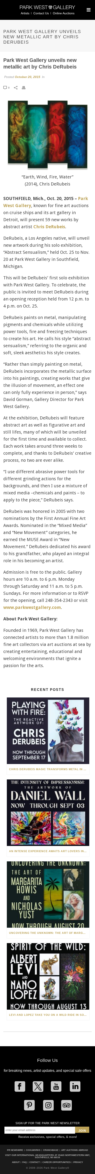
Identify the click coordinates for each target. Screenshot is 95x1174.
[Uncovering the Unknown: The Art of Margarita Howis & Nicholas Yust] (48, 894)
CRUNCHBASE (51, 1150)
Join (82, 1130)
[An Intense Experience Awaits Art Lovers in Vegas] (48, 812)
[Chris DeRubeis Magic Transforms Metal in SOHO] (48, 730)
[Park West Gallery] (47, 9)
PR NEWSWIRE (15, 1150)
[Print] (26, 87)
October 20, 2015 (27, 77)
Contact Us (41, 13)
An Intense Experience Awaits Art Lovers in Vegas (49, 851)
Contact (34, 1162)
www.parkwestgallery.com (32, 607)
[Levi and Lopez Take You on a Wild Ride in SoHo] (48, 976)
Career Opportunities (56, 1162)
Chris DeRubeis (49, 226)
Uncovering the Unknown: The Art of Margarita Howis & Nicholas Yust (49, 933)
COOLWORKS (33, 1150)
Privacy (78, 1162)
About (16, 1162)
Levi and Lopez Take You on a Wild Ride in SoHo (48, 1014)
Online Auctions (63, 13)
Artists (25, 13)
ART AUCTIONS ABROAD (74, 1150)
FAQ (24, 1162)
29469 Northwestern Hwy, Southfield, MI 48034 (62, 1156)
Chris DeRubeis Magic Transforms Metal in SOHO (49, 769)
